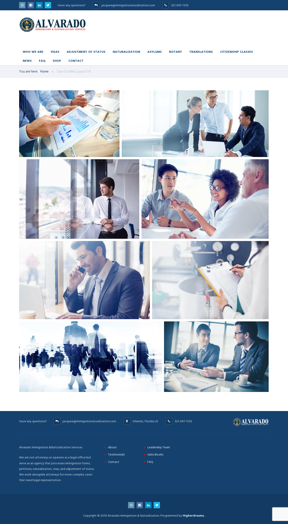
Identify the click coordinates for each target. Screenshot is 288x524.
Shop (57, 60)
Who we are (33, 51)
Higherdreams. (194, 515)
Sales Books (155, 454)
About (112, 447)
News (27, 60)
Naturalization (126, 51)
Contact (75, 60)
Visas (55, 51)
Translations (201, 51)
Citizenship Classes (236, 51)
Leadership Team (158, 447)
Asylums (154, 51)
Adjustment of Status (86, 51)
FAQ (42, 60)
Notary (175, 51)
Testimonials (116, 454)
